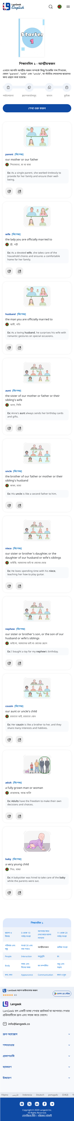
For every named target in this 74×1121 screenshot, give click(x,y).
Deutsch (40, 1094)
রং (58, 956)
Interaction (26, 956)
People (8, 956)
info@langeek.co (19, 1024)
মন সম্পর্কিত (43, 965)
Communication (45, 974)
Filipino (4, 1094)
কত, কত (8, 974)
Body (7, 965)
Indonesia (27, 1094)
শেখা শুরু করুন (37, 108)
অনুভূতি (41, 956)
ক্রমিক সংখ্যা (62, 947)
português (53, 1094)
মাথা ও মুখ (61, 974)
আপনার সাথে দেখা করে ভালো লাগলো (44, 934)
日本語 (65, 1094)
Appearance (27, 974)
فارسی (15, 1094)
